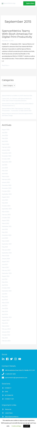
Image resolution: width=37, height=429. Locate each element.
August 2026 (5, 129)
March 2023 (5, 211)
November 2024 (6, 188)
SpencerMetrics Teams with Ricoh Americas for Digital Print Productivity (17, 33)
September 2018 (6, 253)
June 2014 (5, 308)
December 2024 (6, 185)
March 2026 (5, 144)
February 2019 (6, 250)
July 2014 (4, 305)
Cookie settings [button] (16, 426)
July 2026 (4, 132)
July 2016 (4, 279)
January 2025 (6, 182)
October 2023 (6, 206)
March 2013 (5, 326)
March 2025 (5, 176)
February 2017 (6, 270)
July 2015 (4, 294)
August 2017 (5, 261)
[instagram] (16, 359)
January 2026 (6, 150)
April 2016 (5, 285)
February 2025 (6, 179)
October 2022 (6, 217)
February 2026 (6, 147)
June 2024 (5, 200)
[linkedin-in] (4, 359)
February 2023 (6, 214)
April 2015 (5, 299)
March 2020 (5, 241)
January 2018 (6, 258)
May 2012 (5, 338)
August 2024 (5, 197)
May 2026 (5, 138)
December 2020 (6, 235)
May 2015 (5, 296)
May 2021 (5, 232)
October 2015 (6, 288)
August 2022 (5, 220)
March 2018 (5, 255)
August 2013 (5, 320)
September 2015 (6, 291)
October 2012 (6, 335)
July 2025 (4, 165)
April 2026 (5, 141)
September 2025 (6, 162)
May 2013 (5, 323)
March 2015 (5, 302)
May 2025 (5, 170)
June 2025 (5, 167)
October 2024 (6, 191)
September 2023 (6, 208)
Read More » (5, 65)
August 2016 (5, 276)
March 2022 (5, 223)
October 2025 (6, 159)
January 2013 (6, 332)
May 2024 (5, 203)
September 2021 (6, 226)
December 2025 (6, 153)
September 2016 (6, 273)
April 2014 (5, 314)
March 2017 (5, 267)
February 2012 (6, 340)
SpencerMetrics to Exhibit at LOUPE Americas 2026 (17, 95)
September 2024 (6, 194)
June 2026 (5, 135)
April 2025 (5, 173)
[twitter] (12, 359)
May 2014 (5, 311)
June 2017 (5, 264)
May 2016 (5, 282)
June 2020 (5, 238)
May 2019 (5, 247)
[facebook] (8, 359)
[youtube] (20, 359)
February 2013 (6, 329)
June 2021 (5, 229)
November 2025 (6, 156)
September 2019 (6, 244)
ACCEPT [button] (26, 426)
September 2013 (6, 317)
